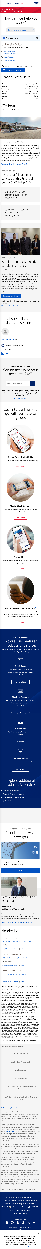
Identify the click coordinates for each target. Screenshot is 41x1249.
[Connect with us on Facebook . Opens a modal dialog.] (7, 1222)
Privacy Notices (27, 1247)
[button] (2, 3)
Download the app (20, 769)
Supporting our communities (17, 30)
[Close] (38, 1233)
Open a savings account (11, 791)
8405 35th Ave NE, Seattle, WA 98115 (14, 958)
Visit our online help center (10, 306)
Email (7, 353)
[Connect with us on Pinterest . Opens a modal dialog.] (23, 1222)
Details (23, 949)
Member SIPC (10, 1131)
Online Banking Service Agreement (12, 1108)
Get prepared (20, 742)
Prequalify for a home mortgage (13, 794)
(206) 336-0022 (9, 57)
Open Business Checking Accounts (14, 797)
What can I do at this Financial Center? (14, 164)
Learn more (20, 466)
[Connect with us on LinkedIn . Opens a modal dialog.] (18, 1222)
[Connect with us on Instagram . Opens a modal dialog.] (12, 1222)
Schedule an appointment (12, 70)
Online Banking (8, 801)
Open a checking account (20, 713)
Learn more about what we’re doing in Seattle (16, 922)
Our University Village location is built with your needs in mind (20, 191)
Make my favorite (10, 60)
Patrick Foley (7, 339)
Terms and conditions (21, 398)
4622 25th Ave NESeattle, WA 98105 (10, 53)
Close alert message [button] (37, 38)
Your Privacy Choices (19, 1207)
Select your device (14, 384)
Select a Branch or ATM (10, 11)
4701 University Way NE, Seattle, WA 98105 (16, 941)
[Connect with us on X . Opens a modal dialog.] (28, 1222)
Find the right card (20, 682)
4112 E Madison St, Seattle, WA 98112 (15, 974)
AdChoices (4, 1207)
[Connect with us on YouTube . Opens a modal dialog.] (34, 1222)
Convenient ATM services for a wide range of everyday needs (20, 209)
